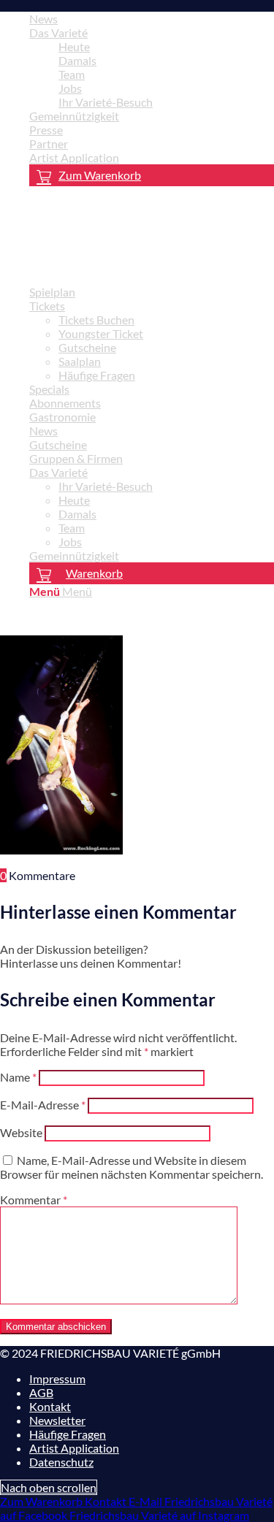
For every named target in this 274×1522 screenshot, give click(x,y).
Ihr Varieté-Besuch (105, 102)
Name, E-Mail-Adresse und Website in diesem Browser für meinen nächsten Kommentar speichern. (131, 1167)
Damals (77, 60)
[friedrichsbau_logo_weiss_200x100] (109, 266)
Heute (74, 46)
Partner (48, 143)
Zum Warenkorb (99, 175)
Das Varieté (58, 32)
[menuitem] (151, 19)
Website (21, 1132)
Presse (46, 130)
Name (18, 1077)
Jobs (70, 88)
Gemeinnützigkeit (74, 116)
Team (71, 74)
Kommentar (33, 1199)
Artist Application (74, 157)
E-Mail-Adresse (42, 1105)
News (43, 19)
